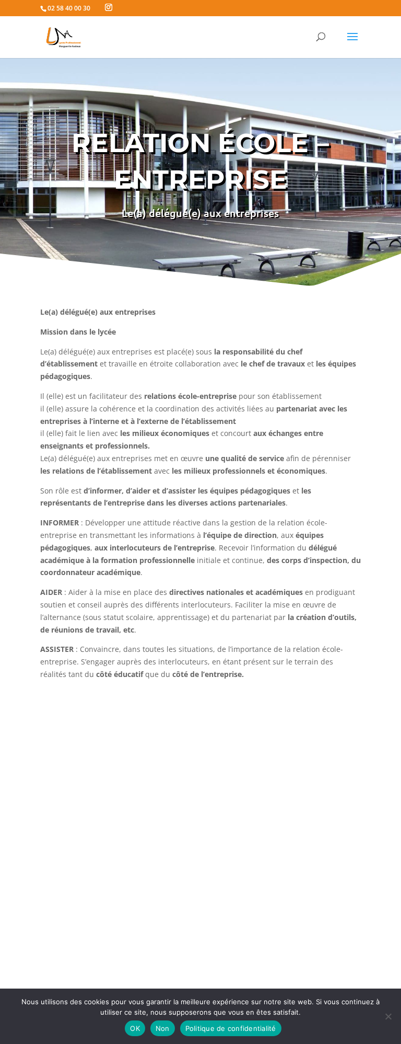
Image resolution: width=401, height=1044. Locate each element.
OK (135, 1028)
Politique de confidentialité (230, 1028)
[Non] (388, 1016)
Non (163, 1028)
